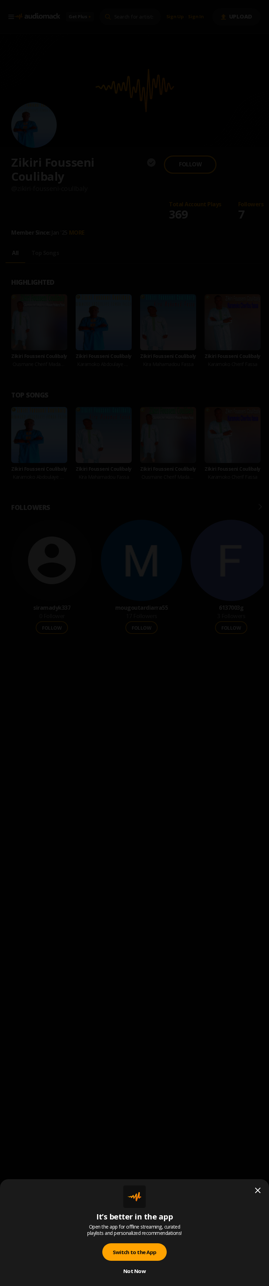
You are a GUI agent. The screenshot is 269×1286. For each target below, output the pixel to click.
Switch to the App (134, 1252)
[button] (134, 643)
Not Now (134, 1270)
